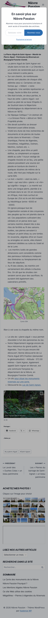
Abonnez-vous (33, 32)
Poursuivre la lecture (24, 39)
